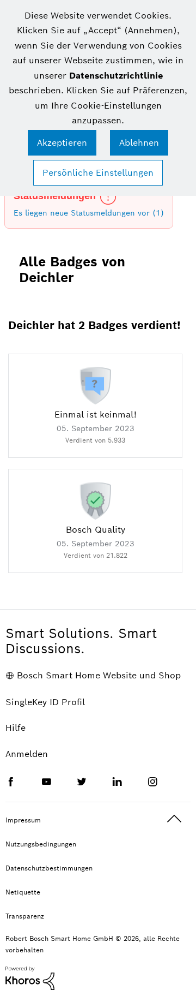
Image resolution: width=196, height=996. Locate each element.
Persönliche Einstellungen (98, 172)
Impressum (23, 820)
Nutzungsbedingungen (40, 844)
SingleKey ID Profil (45, 702)
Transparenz (24, 916)
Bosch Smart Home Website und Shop (99, 675)
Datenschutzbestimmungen (49, 868)
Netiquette (22, 892)
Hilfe (15, 727)
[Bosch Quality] (95, 500)
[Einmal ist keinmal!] (95, 384)
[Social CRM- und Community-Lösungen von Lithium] (29, 977)
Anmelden (26, 754)
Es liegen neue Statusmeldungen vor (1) (89, 213)
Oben (174, 819)
